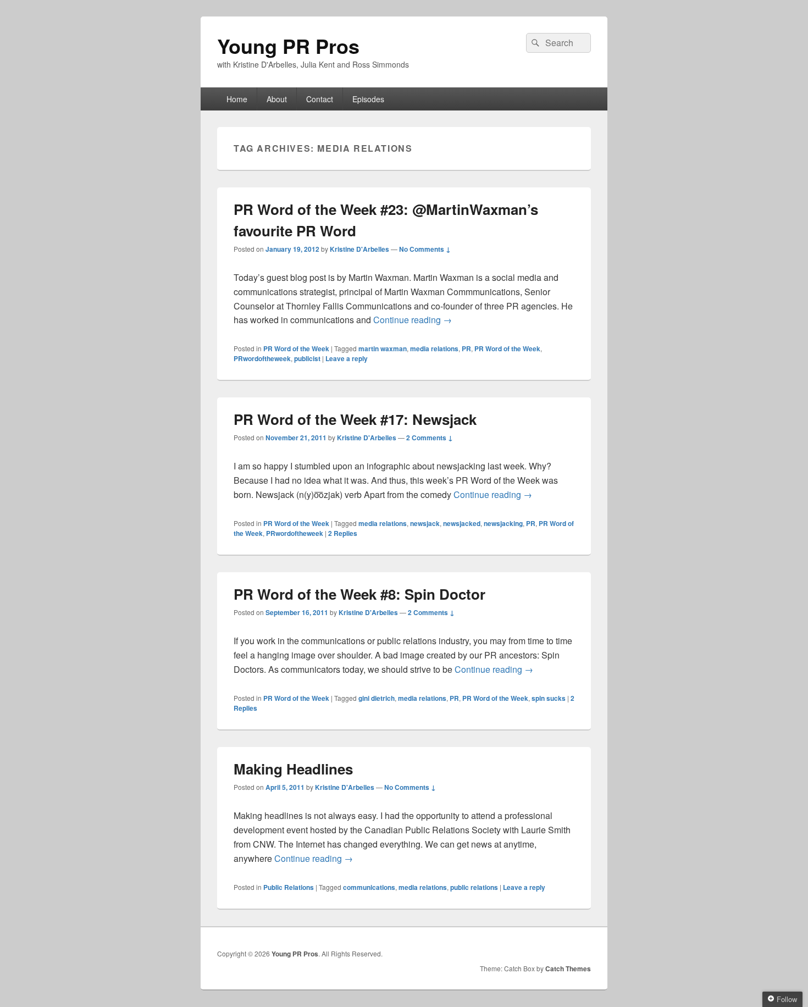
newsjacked (461, 523)
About (277, 98)
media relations (434, 348)
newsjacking (503, 523)
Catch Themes (568, 968)
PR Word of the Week (296, 348)
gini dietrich (376, 698)
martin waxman (382, 348)
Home (236, 98)
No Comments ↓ (425, 249)
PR (466, 348)
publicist (307, 358)
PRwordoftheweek (262, 358)
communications (369, 887)
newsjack (425, 523)
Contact (319, 98)
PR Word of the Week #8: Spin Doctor (359, 594)
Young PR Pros (288, 45)
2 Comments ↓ (429, 437)
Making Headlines (293, 769)
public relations (474, 887)
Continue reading (412, 319)
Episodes (368, 98)
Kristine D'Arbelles (359, 249)
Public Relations (288, 887)
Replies (342, 533)
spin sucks (549, 698)
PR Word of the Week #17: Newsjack (355, 419)
